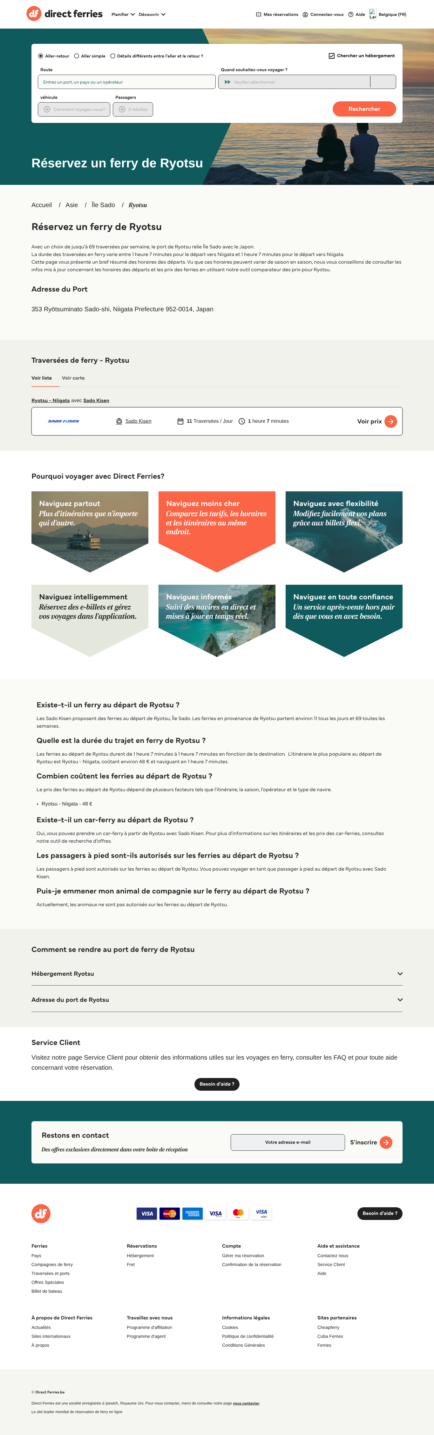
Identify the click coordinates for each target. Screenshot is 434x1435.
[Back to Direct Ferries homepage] (64, 14)
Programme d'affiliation (149, 1327)
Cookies (230, 1327)
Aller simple (93, 55)
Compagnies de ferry (52, 1264)
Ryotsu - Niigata (50, 400)
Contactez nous (332, 1255)
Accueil (41, 205)
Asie (72, 205)
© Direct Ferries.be (47, 1392)
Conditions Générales (243, 1345)
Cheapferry (328, 1327)
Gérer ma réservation (243, 1255)
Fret (131, 1264)
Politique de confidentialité (248, 1336)
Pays (36, 1255)
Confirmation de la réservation (251, 1264)
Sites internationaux (51, 1336)
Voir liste (41, 378)
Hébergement (140, 1255)
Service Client (331, 1264)
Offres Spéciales (47, 1282)
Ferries (324, 1345)
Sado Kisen (96, 400)
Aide (321, 1273)
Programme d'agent (146, 1336)
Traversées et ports (50, 1273)
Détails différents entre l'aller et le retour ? (160, 55)
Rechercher (364, 108)
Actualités (41, 1327)
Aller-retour (57, 55)
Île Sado (103, 205)
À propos (40, 1345)
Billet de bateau (46, 1291)
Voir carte (73, 378)
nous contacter (246, 1403)
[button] (217, 974)
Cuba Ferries (330, 1336)
